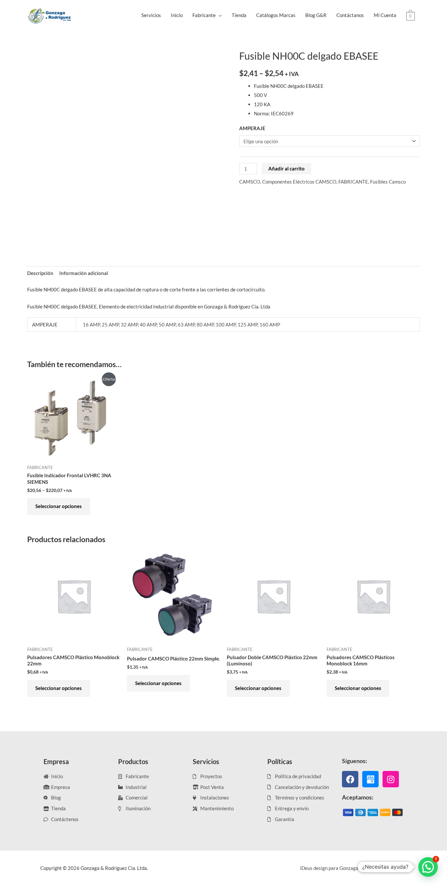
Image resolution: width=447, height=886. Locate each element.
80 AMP (205, 324)
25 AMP (110, 324)
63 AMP (186, 324)
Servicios (151, 15)
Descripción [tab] (40, 273)
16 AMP (91, 324)
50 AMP (167, 324)
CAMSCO (249, 182)
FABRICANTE (353, 182)
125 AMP (248, 324)
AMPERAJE (252, 128)
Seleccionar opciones (58, 506)
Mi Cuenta (385, 15)
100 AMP (226, 324)
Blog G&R (316, 15)
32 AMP (129, 324)
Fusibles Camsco (388, 182)
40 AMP (148, 324)
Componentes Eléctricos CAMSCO (299, 182)
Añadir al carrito (286, 168)
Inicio (177, 15)
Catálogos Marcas (275, 15)
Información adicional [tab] (83, 273)
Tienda (239, 15)
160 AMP (269, 324)
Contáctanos (350, 15)
